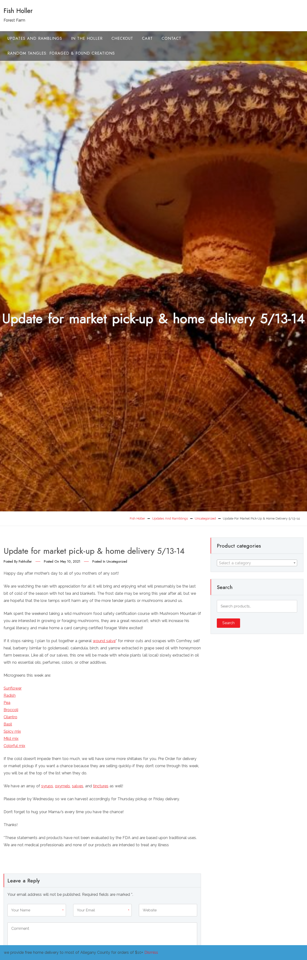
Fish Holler (18, 10)
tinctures (100, 786)
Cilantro (10, 717)
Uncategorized (116, 561)
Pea (7, 702)
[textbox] (257, 563)
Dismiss (151, 952)
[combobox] (257, 563)
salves (77, 786)
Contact (171, 38)
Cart (147, 38)
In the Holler (87, 38)
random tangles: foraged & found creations (61, 53)
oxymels (62, 786)
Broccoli (11, 710)
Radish (10, 695)
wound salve (104, 641)
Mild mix (11, 738)
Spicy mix (12, 731)
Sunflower (13, 688)
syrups (47, 786)
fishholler (25, 561)
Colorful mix (14, 745)
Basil (8, 724)
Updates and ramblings (34, 38)
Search (228, 623)
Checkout (122, 38)
